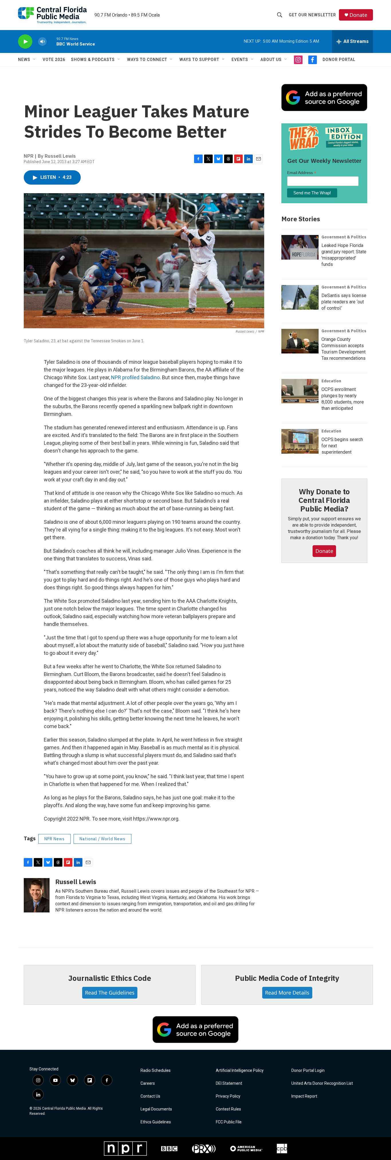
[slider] (51, 41)
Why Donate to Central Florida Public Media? (324, 500)
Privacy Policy (228, 1096)
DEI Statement (229, 1083)
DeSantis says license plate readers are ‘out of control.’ (343, 302)
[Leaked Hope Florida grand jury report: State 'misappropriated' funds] (300, 247)
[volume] (42, 41)
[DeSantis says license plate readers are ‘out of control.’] (300, 297)
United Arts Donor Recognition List (322, 1083)
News (24, 59)
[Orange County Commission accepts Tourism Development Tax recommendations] (300, 341)
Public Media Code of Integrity (287, 978)
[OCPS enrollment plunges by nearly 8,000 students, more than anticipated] (300, 391)
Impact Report (304, 1096)
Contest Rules (228, 1109)
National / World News (102, 838)
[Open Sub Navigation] (34, 59)
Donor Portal (339, 59)
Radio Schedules (156, 1070)
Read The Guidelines (110, 992)
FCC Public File (229, 1122)
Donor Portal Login (308, 1070)
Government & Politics (343, 237)
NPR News (54, 838)
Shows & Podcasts (93, 59)
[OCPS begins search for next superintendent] (300, 441)
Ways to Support (199, 59)
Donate (358, 15)
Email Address (301, 172)
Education (331, 381)
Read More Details (287, 992)
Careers (148, 1083)
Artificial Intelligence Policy (240, 1070)
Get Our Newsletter (312, 15)
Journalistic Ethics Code (109, 978)
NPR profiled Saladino (135, 377)
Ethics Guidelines (156, 1122)
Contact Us (150, 1096)
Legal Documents (156, 1109)
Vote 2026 (54, 59)
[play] (25, 41)
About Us (271, 59)
